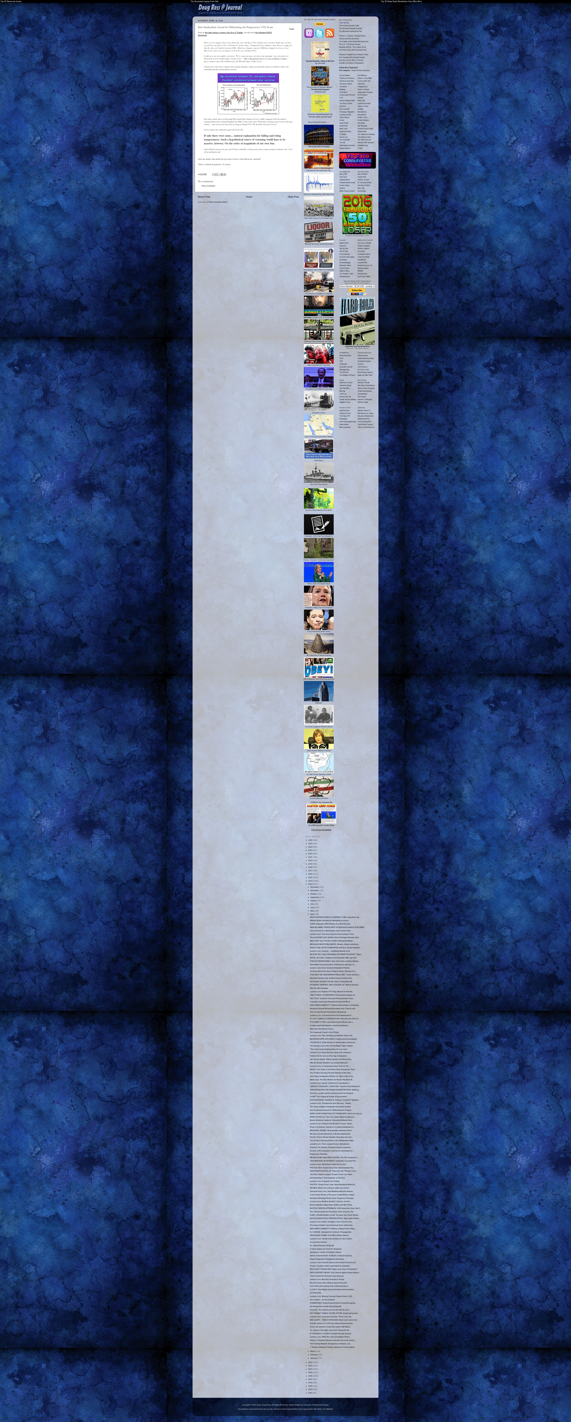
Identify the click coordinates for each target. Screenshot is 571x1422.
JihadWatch (362, 260)
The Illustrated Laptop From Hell (204, 1)
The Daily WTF (344, 416)
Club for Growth (363, 180)
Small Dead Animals (365, 391)
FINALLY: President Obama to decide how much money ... (333, 1340)
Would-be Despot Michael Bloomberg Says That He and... (333, 1008)
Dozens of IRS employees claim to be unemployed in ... (332, 1151)
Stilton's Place (344, 271)
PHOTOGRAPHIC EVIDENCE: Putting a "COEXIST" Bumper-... (335, 1100)
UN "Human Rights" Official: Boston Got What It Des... (331, 1059)
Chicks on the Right (365, 78)
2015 (310, 877)
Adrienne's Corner (346, 382)
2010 (310, 1369)
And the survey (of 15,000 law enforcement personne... (332, 1323)
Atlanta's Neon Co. (364, 410)
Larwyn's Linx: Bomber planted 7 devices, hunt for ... (331, 1201)
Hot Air (341, 120)
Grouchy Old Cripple (346, 257)
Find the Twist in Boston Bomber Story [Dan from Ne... (331, 1137)
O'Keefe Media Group (347, 182)
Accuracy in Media (364, 243)
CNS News (343, 92)
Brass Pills (343, 174)
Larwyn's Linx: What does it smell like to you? (328, 1164)
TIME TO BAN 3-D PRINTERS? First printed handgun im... (333, 995)
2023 (310, 850)
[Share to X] (219, 174)
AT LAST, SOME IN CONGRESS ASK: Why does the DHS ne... (335, 1019)
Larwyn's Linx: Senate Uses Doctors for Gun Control (331, 1239)
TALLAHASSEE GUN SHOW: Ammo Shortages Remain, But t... (335, 937)
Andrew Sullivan (363, 248)
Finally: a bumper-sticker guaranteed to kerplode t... (330, 1266)
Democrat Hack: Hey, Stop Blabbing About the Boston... (332, 1191)
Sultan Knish (362, 131)
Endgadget (343, 419)
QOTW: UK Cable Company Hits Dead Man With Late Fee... (334, 958)
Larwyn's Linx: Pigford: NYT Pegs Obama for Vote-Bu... (332, 992)
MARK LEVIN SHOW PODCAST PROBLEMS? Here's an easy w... (336, 1113)
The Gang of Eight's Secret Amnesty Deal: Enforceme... (332, 1225)
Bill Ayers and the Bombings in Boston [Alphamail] (330, 1134)
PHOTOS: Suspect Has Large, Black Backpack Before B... (333, 1184)
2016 (310, 874)
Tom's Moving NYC (364, 421)
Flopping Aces (363, 86)
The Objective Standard (366, 134)
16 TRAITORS (315, 1293)
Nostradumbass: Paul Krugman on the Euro (327, 1178)
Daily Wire (361, 84)
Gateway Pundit (345, 115)
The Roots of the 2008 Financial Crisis (353, 50)
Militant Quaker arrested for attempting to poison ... (330, 920)
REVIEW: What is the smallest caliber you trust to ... (330, 1188)
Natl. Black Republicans (366, 385)
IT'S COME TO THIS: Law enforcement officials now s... (332, 1022)
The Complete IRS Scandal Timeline (352, 57)
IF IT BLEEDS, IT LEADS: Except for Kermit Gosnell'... (331, 1334)
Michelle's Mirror (345, 265)
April (312, 914)
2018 (310, 867)
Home (249, 196)
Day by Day (343, 248)
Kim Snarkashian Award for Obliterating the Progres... (331, 1110)
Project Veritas (344, 185)
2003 (310, 1393)
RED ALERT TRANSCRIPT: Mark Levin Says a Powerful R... (334, 1269)
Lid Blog (360, 109)
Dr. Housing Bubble (364, 182)
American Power (345, 385)
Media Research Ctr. (365, 265)
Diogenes (342, 246)
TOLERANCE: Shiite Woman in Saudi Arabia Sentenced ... (333, 1042)
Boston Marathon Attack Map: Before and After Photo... (331, 1205)
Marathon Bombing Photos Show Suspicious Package (331, 1198)
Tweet (291, 29)
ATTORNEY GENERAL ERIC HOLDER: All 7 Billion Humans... (335, 985)
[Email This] (213, 174)
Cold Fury (343, 394)
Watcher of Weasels (365, 399)
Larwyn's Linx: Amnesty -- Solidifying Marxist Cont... (330, 951)
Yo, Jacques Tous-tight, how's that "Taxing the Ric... (330, 1330)
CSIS (341, 358)
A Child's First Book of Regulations (351, 63)
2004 (310, 1389)
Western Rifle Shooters (366, 142)
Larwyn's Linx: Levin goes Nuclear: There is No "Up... (331, 1317)
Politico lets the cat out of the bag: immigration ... (329, 1056)
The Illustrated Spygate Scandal (350, 28)
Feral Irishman (344, 254)
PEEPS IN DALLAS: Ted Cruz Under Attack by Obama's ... (333, 1117)
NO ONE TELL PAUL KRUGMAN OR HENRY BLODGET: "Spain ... (336, 954)
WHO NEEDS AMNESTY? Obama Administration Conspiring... (335, 1005)
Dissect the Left (345, 397)
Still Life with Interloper (319, 988)
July (312, 904)
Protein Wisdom (363, 120)
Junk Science (362, 367)
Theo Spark (362, 397)
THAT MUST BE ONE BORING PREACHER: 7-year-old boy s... (335, 975)
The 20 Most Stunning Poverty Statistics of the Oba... (331, 1073)
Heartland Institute (364, 361)
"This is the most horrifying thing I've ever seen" (329, 1049)
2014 (310, 881)
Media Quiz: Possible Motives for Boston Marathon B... (331, 1080)
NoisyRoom (362, 115)
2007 (310, 1379)
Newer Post (204, 196)
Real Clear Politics (364, 276)
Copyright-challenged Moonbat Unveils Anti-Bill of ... (331, 1002)
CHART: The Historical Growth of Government (328, 1097)
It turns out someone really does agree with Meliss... (331, 1327)
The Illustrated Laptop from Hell (350, 31)
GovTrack (343, 177)
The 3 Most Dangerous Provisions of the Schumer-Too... (332, 1212)
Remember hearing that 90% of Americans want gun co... (333, 965)
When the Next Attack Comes (321, 1029)
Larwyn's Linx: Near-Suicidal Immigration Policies (330, 968)
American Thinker (345, 84)
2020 (310, 860)
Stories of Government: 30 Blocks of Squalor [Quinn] (331, 1256)
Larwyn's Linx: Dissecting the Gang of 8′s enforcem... (331, 1052)
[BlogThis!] (216, 174)
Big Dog (342, 391)
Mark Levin (343, 128)
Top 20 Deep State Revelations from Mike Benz (401, 1)
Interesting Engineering (347, 421)
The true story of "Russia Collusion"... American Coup (320, 89)
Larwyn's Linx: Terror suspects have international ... (330, 1144)
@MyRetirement (363, 419)
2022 (310, 854)
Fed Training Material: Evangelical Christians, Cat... (330, 1344)
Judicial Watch (344, 180)
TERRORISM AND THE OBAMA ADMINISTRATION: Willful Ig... (335, 1090)
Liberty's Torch (363, 106)
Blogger (326, 1405)
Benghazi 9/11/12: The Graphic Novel (352, 47)
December (314, 887)
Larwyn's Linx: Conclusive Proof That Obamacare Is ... (331, 1015)
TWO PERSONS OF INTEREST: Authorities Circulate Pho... (333, 1161)
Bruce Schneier (345, 427)
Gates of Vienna (363, 89)
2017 (310, 871)
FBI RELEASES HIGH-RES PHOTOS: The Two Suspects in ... (334, 1157)
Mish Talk (361, 188)
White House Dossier (347, 191)
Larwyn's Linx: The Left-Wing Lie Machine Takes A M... (331, 1036)
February (314, 1355)
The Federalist (344, 140)
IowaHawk (343, 260)
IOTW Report (362, 95)
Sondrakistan (362, 394)
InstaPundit (343, 126)
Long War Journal (345, 367)
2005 (310, 1386)
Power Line (343, 137)
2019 (310, 864)
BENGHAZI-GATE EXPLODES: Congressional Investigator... (334, 1039)
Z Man (360, 148)
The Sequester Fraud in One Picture (324, 1032)
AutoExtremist (344, 410)
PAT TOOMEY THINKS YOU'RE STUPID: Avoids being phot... (334, 1313)
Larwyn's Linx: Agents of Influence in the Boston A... (330, 1083)
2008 (310, 1376)
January (313, 1358)
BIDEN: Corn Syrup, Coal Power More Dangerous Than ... (333, 1069)
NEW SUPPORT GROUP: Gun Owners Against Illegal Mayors (334, 1273)
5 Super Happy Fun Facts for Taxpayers (326, 1249)
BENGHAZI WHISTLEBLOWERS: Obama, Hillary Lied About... (335, 944)
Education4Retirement (366, 416)
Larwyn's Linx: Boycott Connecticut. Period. (327, 1279)
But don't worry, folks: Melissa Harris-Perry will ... (329, 1283)
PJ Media (342, 134)
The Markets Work (364, 137)
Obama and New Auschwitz (349, 39)
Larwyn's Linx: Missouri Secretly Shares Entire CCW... (331, 1296)
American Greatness (346, 78)
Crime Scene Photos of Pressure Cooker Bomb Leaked (332, 1195)
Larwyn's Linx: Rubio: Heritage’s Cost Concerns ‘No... (331, 1222)
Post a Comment (208, 186)
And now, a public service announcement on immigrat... (332, 1093)
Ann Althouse (362, 75)
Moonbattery (362, 112)
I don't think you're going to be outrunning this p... (329, 1286)
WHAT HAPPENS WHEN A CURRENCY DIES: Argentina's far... (335, 917)
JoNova (360, 364)
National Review (345, 131)
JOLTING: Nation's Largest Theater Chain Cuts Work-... (332, 1174)
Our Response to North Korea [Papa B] (325, 1306)
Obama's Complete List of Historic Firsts (353, 54)
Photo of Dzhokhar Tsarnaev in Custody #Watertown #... (332, 1127)
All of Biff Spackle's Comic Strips (321, 825)
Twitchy (342, 188)
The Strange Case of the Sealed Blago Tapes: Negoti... (332, 1046)
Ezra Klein (361, 251)
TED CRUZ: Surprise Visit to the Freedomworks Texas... (332, 998)
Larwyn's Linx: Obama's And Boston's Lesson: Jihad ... (331, 1124)
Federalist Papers (364, 254)
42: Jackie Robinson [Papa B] (322, 1245)
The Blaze (343, 86)
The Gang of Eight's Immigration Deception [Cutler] (330, 1107)
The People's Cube (346, 274)
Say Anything (362, 126)
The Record (343, 372)
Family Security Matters (348, 399)
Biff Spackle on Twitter (366, 413)
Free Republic (344, 109)
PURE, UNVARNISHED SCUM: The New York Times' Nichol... (335, 1215)
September (315, 897)
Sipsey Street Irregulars (366, 388)
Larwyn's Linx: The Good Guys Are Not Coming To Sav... (332, 934)
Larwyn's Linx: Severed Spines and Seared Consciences (333, 1262)
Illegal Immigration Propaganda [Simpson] (327, 1259)
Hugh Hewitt (343, 123)
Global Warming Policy (366, 358)
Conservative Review (347, 95)
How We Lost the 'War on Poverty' (351, 60)
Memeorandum (363, 268)
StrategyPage (344, 369)
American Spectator (346, 81)
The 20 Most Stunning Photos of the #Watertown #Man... (332, 1140)
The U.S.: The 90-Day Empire (349, 44)
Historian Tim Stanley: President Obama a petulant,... (331, 1147)
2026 (310, 840)
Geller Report (344, 117)
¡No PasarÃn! (344, 388)
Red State (361, 123)
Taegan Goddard (364, 246)
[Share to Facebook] (222, 174)
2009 (310, 1372)
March (313, 1351)
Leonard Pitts (362, 262)
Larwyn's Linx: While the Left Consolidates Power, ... (331, 1337)
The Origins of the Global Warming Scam (353, 41)
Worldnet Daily (363, 145)
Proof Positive (344, 268)
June (312, 907)
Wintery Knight (363, 402)
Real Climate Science (365, 372)
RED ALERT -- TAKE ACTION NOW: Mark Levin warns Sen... (334, 1320)
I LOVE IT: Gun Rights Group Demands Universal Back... (332, 1289)
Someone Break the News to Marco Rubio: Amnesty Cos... (333, 971)
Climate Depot (363, 355)
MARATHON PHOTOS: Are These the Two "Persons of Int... (333, 1171)
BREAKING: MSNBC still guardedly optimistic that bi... (331, 1130)
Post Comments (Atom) (218, 202)
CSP (341, 361)
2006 (310, 1383)
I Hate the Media (363, 257)
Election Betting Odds (347, 100)
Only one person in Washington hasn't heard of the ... (331, 931)
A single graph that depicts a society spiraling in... (329, 1025)
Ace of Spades (344, 75)
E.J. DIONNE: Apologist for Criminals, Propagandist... (331, 1232)
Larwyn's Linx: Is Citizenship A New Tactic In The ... (330, 1066)
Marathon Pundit (363, 382)
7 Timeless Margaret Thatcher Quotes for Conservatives (332, 1347)
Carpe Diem (362, 177)
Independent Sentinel (365, 92)
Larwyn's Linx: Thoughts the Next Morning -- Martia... (331, 1103)
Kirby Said (361, 100)
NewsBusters (362, 274)
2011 (310, 1366)
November (314, 890)
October (313, 894)
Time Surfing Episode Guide (349, 25)
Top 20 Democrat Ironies (11, 1)
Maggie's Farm (344, 402)
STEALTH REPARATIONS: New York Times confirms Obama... (335, 961)
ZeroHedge (362, 191)
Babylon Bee (344, 243)
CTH (341, 98)
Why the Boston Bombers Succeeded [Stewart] (328, 1063)
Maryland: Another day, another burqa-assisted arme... (331, 978)
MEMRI (360, 271)
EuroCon (342, 106)
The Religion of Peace (347, 375)
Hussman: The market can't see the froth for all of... (330, 1310)
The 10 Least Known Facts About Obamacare (328, 1012)
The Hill (342, 142)
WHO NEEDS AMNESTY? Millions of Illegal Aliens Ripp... (333, 1229)
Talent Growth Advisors (366, 427)
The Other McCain (364, 140)
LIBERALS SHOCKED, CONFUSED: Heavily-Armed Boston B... (335, 1086)
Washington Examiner (347, 145)
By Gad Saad (320, 62)
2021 (310, 857)
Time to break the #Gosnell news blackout (327, 1276)
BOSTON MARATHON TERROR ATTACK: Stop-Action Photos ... (335, 1218)
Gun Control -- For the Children (322, 1300)
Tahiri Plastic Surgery (365, 424)
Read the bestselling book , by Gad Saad (320, 115)
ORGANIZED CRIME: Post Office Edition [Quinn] (329, 1235)
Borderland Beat (345, 355)
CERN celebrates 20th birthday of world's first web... (331, 924)
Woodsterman (344, 276)
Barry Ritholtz (362, 174)
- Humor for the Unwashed (354, 70)
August (313, 901)
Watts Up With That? (365, 375)
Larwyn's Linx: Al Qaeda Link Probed (324, 1181)
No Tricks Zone (363, 369)
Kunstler (361, 98)
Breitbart (342, 89)
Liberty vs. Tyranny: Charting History (352, 36)
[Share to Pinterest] (224, 174)
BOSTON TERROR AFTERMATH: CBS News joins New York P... (335, 1208)
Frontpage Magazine (346, 112)
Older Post (293, 196)
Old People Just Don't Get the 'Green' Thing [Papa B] (331, 981)
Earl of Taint (343, 251)
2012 (310, 1362)
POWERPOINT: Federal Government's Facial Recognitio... (333, 1303)
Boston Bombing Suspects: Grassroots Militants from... (331, 1120)
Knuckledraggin (345, 262)
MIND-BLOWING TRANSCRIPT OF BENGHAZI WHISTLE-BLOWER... (338, 927)
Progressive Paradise (318, 1154)
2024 (310, 847)
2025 (310, 843)
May (312, 911)
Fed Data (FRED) (364, 185)
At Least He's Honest (318, 1242)
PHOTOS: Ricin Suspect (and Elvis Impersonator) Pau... (332, 1168)
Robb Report (344, 424)
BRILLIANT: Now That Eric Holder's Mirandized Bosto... (332, 941)
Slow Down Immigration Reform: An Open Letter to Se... (332, 1076)
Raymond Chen (345, 413)
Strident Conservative (365, 128)
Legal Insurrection (364, 103)
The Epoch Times (345, 103)
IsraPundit (343, 364)
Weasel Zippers (345, 148)
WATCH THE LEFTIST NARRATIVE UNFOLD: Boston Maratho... (335, 948)
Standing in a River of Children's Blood (325, 1252)
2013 (310, 884)
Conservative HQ (364, 81)
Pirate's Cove (362, 117)
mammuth (307, 1405)
